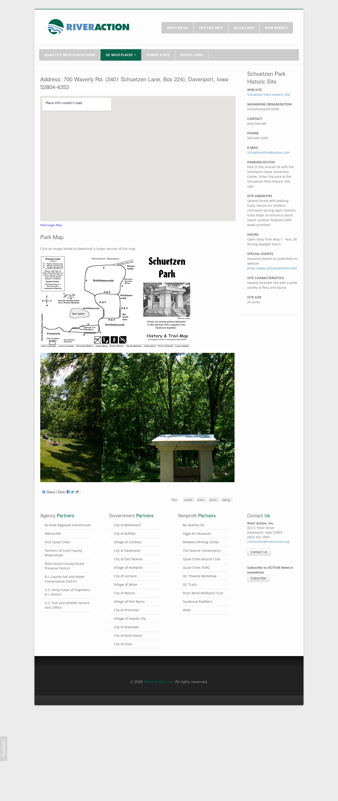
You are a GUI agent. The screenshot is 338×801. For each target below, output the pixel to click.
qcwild (188, 661)
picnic (213, 661)
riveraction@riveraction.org (268, 703)
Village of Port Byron (129, 763)
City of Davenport (127, 712)
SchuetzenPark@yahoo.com (268, 152)
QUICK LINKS (244, 27)
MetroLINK (53, 695)
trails (201, 661)
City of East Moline (128, 721)
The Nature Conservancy (202, 712)
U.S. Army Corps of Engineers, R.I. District (68, 753)
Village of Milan (125, 746)
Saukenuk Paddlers (197, 763)
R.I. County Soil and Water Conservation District (65, 740)
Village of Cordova (127, 704)
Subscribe (258, 740)
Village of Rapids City (130, 780)
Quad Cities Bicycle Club (201, 721)
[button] (3, 748)
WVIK (187, 772)
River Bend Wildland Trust (203, 755)
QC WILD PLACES (120, 55)
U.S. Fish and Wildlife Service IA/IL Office (67, 766)
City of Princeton (126, 772)
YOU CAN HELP (211, 27)
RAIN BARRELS (276, 27)
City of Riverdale (126, 789)
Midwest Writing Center (201, 704)
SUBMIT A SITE (158, 55)
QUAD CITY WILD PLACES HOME (69, 55)
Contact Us (259, 713)
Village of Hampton (128, 729)
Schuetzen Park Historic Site (268, 94)
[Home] (89, 26)
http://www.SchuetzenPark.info (272, 268)
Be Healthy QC (194, 687)
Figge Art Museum (197, 695)
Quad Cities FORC (196, 729)
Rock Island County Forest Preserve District (64, 727)
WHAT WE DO (177, 27)
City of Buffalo (124, 695)
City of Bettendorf (127, 687)
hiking (226, 661)
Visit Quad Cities (57, 704)
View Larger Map (51, 225)
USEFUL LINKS (191, 55)
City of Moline (124, 755)
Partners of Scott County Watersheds (63, 714)
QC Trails (190, 746)
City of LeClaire (125, 738)
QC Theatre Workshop (200, 738)
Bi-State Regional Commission (68, 687)
